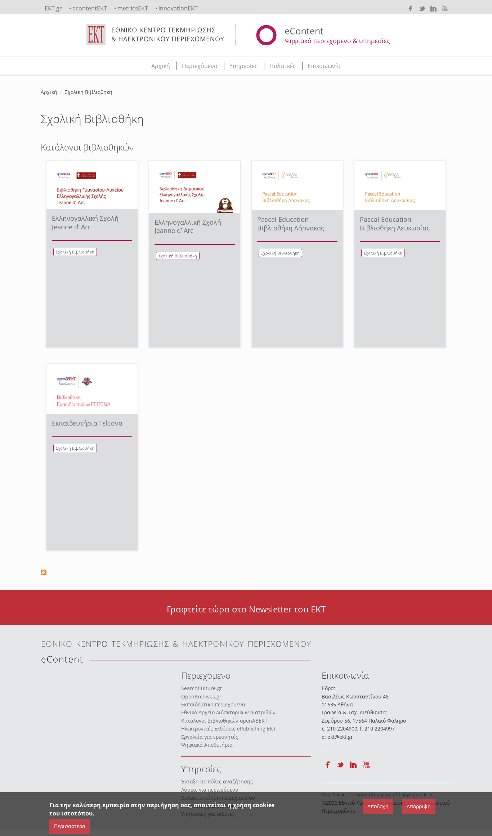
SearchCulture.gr (201, 688)
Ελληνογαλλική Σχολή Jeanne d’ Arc (85, 222)
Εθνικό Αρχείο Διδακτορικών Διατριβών (228, 712)
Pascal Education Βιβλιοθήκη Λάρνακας (290, 223)
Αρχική (160, 66)
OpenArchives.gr (201, 696)
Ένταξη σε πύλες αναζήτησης (217, 781)
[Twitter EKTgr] (422, 9)
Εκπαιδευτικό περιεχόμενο (213, 704)
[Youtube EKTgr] (445, 9)
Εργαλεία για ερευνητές (209, 736)
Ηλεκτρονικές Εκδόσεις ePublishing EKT (228, 728)
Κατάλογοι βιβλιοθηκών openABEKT (224, 720)
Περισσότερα (69, 826)
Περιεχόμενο (200, 66)
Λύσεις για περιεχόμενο (209, 789)
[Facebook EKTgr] (410, 9)
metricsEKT (132, 8)
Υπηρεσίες (243, 66)
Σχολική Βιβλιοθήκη (75, 252)
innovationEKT (178, 8)
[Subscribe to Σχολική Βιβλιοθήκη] (246, 572)
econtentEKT (89, 8)
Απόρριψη (419, 806)
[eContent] (351, 35)
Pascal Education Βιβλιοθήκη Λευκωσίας (395, 223)
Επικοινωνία (324, 66)
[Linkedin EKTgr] (433, 9)
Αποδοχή (378, 806)
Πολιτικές (282, 66)
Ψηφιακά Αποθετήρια (207, 744)
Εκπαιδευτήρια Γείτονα (87, 423)
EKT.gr (53, 8)
